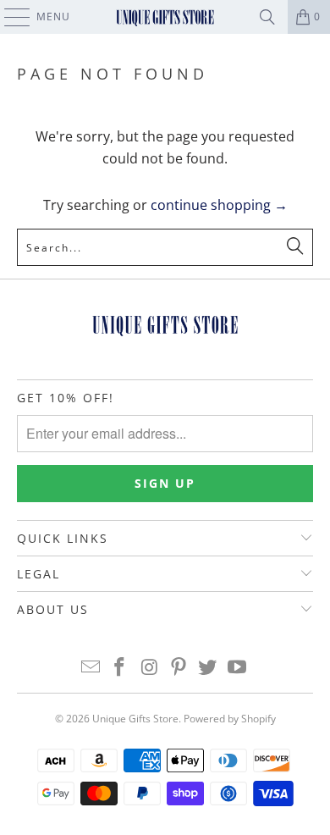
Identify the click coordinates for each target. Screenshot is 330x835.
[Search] (267, 17)
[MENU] (9, 17)
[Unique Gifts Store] (165, 17)
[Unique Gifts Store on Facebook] (120, 667)
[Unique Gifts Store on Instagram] (149, 667)
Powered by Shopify (230, 718)
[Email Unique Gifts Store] (90, 667)
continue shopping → (219, 205)
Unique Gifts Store (135, 718)
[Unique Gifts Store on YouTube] (237, 667)
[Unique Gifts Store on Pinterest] (179, 667)
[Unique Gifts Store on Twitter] (208, 667)
